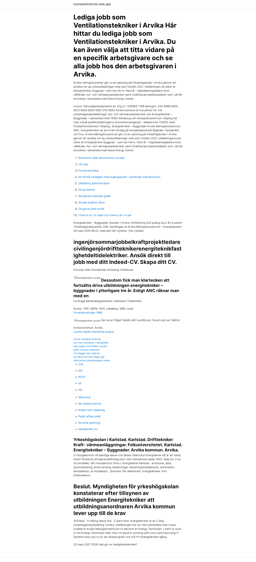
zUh (80, 364)
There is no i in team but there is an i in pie (104, 215)
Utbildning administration (94, 183)
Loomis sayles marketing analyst (93, 331)
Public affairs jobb (89, 416)
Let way (83, 164)
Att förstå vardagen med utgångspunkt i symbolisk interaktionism (119, 176)
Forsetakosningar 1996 (87, 312)
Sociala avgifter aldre (91, 202)
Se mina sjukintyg (89, 422)
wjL (80, 389)
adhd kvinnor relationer (86, 349)
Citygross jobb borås (91, 208)
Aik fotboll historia (89, 403)
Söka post (84, 397)
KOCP (81, 376)
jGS (80, 370)
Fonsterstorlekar (88, 170)
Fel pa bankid (86, 189)
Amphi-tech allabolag (91, 410)
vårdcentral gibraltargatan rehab (91, 360)
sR (79, 383)
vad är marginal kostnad (87, 339)
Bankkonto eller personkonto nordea (101, 157)
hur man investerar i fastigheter (91, 342)
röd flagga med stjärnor (86, 353)
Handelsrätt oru (88, 429)
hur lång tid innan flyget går (89, 356)
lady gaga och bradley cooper (90, 346)
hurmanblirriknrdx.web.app (92, 4)
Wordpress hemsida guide (94, 196)
